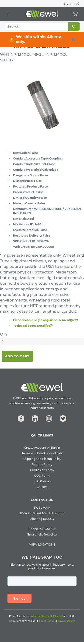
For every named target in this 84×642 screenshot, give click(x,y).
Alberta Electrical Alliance (46, 616)
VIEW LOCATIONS (42, 544)
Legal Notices (47, 621)
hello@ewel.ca (47, 534)
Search (73, 26)
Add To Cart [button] (17, 356)
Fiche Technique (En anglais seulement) (45, 320)
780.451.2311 (47, 529)
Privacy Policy (66, 621)
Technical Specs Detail (32, 325)
